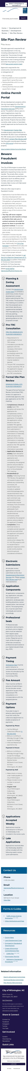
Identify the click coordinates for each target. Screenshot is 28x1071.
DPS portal (9, 143)
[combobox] (16, 5)
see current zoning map (14, 64)
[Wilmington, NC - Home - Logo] (10, 10)
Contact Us (6, 1019)
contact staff (18, 139)
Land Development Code (13, 940)
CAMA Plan (12, 953)
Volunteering (6, 1039)
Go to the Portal (20, 149)
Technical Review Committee (14, 980)
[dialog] (13, 1059)
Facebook (5, 1022)
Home (4, 28)
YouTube (5, 1028)
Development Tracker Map (13, 130)
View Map (7, 900)
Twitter (4, 1026)
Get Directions (7, 1000)
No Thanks (9, 1068)
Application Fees (11, 665)
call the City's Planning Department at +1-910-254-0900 (13, 257)
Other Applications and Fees (14, 921)
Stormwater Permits (12, 956)
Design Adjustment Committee (14, 977)
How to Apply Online (8, 149)
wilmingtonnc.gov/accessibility (10, 1010)
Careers (4, 1036)
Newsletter (6, 1041)
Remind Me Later (17, 1068)
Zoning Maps (9, 937)
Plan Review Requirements (13, 983)
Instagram (5, 1024)
